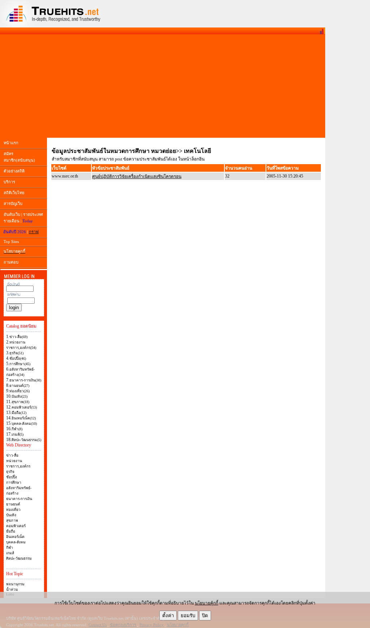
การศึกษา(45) (19, 364)
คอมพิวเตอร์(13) (24, 407)
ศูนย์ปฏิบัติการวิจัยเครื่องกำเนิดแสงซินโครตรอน (136, 176)
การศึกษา (13, 482)
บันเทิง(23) (19, 396)
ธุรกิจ (10, 472)
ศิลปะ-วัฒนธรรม (19, 558)
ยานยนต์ (13, 504)
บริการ (9, 182)
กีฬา (9, 548)
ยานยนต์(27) (19, 386)
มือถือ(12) (19, 413)
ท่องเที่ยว (13, 510)
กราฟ (34, 232)
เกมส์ (10, 553)
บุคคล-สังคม (16, 542)
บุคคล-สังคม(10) (24, 424)
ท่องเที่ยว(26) (19, 391)
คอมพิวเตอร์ (16, 526)
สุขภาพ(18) (20, 402)
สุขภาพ (12, 520)
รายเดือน (12, 221)
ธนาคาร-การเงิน (19, 499)
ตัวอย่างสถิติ (14, 171)
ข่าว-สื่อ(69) (18, 337)
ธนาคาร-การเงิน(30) (25, 380)
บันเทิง (11, 515)
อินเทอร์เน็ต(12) (24, 418)
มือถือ (10, 531)
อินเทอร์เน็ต (15, 537)
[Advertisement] (162, 86)
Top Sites (11, 241)
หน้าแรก (11, 143)
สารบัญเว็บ (13, 203)
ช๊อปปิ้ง (11, 477)
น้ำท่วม (12, 589)
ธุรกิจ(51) (16, 353)
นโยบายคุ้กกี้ (206, 603)
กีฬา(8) (17, 429)
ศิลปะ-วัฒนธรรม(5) (26, 440)
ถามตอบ (11, 262)
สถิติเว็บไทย (14, 193)
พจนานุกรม (15, 584)
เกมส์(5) (17, 434)
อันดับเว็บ (12, 214)
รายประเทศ (33, 214)
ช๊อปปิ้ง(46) (17, 358)
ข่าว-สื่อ (12, 455)
